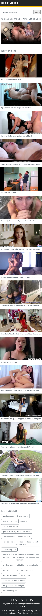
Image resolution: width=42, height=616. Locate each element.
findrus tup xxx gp (10, 575)
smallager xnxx (9, 537)
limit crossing (22, 516)
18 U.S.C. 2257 (14, 610)
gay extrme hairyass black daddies (17, 531)
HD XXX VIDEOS (9, 3)
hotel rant (7, 570)
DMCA (4, 610)
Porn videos (23, 613)
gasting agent (8, 516)
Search (37, 12)
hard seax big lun (10, 591)
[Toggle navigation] (38, 3)
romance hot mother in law (14, 580)
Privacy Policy (27, 610)
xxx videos (34, 613)
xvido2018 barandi (10, 526)
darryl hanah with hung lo (13, 585)
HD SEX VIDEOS (21, 600)
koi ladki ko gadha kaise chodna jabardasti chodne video (21, 543)
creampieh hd (32, 565)
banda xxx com (24, 537)
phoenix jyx (25, 575)
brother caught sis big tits (13, 565)
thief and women (10, 521)
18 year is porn (26, 521)
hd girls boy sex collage (23, 570)
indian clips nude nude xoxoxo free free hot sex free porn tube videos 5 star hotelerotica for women (21, 557)
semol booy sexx (9, 549)
